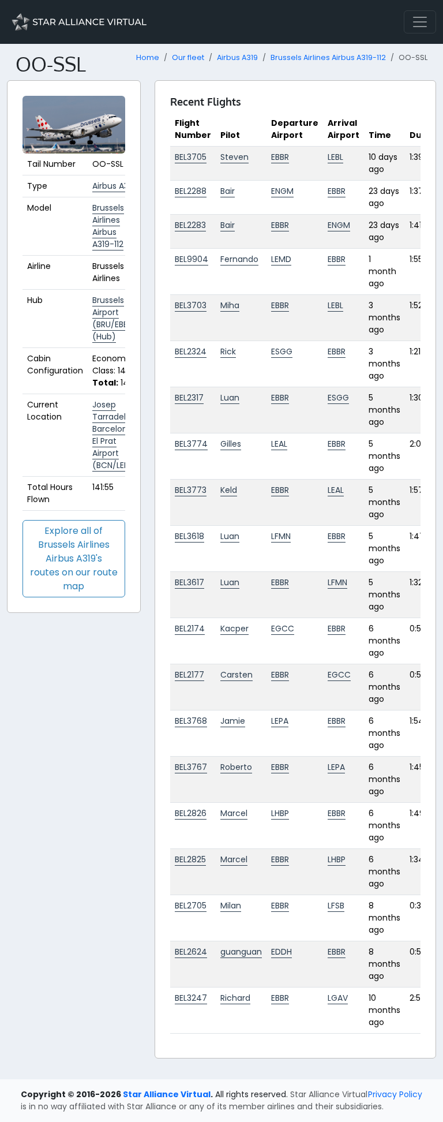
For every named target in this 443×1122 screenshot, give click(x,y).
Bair (227, 191)
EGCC (282, 628)
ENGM (282, 191)
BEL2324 (191, 351)
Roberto (236, 767)
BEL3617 (189, 582)
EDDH (281, 952)
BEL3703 (191, 305)
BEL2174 (190, 628)
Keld (228, 490)
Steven (234, 157)
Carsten (236, 674)
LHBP (280, 813)
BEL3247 (191, 998)
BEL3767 (191, 767)
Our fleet (188, 57)
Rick (228, 351)
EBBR (280, 157)
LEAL (279, 444)
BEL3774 (191, 444)
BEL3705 (191, 157)
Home (147, 57)
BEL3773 (191, 490)
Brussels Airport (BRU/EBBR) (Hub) (114, 318)
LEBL (335, 157)
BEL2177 (189, 674)
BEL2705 (191, 905)
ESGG (281, 351)
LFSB (336, 905)
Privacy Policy (395, 1094)
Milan (230, 905)
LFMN (281, 536)
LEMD (281, 259)
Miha (229, 305)
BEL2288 (191, 191)
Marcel (233, 813)
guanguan (241, 952)
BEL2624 (191, 952)
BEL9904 (191, 259)
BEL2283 (190, 225)
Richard (235, 998)
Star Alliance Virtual (167, 1094)
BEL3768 (191, 721)
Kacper (234, 628)
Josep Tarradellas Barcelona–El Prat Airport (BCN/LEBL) (115, 435)
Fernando (239, 259)
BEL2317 (189, 397)
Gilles (230, 444)
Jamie (232, 721)
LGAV (338, 998)
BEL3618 (189, 536)
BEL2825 (190, 859)
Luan (229, 397)
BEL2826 (191, 813)
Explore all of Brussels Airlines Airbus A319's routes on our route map (74, 558)
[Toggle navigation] (420, 21)
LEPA (279, 721)
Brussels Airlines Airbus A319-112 (328, 57)
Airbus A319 (237, 57)
